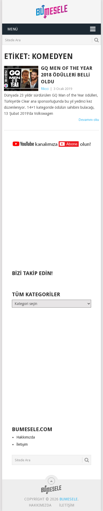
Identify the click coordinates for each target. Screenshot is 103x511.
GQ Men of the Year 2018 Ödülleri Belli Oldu (66, 74)
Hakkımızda (25, 437)
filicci (45, 89)
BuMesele (68, 499)
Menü (12, 29)
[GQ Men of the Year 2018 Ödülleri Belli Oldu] (21, 78)
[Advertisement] (51, 211)
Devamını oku (89, 120)
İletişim (22, 444)
